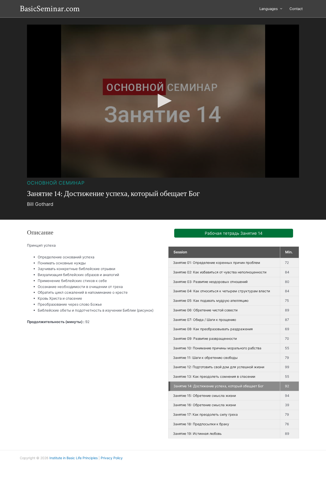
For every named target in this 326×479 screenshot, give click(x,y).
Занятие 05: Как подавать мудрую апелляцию (210, 300)
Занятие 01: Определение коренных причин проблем (216, 263)
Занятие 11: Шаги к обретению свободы (205, 358)
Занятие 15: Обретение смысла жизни (204, 396)
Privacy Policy (112, 458)
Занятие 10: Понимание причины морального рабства (217, 348)
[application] (163, 101)
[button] (163, 100)
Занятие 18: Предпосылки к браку (201, 424)
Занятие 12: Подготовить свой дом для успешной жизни (218, 367)
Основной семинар (56, 183)
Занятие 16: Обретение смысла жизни (204, 405)
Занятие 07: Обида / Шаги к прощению (204, 320)
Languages (268, 8)
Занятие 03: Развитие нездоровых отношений (210, 282)
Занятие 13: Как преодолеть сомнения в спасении (214, 376)
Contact (296, 8)
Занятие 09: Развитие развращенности (205, 338)
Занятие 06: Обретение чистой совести (205, 310)
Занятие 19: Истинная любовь (197, 433)
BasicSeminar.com (50, 8)
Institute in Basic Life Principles (73, 458)
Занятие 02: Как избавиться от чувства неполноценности (219, 272)
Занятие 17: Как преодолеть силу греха (205, 414)
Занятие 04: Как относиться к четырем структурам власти (221, 291)
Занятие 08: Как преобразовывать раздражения (213, 329)
